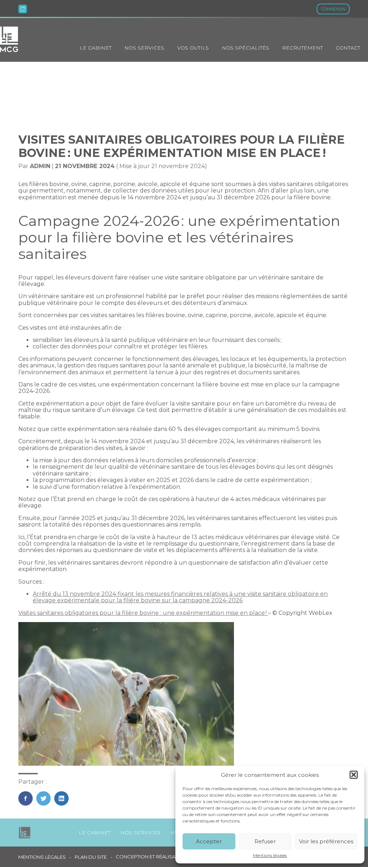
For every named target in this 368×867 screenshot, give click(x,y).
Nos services (144, 48)
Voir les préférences (326, 841)
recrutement (302, 48)
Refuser (265, 841)
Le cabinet (95, 48)
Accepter (209, 841)
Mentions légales (270, 855)
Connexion (333, 8)
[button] (353, 774)
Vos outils (193, 48)
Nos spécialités (245, 48)
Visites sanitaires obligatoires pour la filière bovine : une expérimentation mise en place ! (143, 612)
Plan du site (91, 857)
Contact (348, 48)
